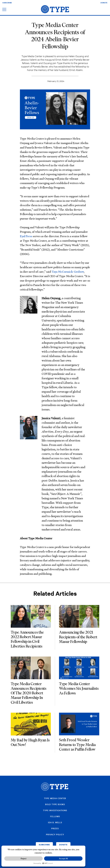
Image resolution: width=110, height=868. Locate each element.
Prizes (55, 828)
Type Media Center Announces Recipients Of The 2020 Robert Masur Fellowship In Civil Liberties (28, 693)
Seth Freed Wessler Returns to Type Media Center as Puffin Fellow (77, 744)
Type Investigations (55, 810)
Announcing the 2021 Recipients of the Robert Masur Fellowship (78, 637)
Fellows (55, 816)
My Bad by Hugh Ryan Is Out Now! (30, 742)
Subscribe (7, 2)
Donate (104, 2)
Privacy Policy (55, 834)
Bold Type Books (55, 804)
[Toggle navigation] (4, 10)
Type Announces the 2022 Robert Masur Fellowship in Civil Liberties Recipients (27, 639)
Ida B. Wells (55, 822)
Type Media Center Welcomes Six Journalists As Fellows (79, 688)
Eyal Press (26, 236)
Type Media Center (55, 798)
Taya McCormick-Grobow (68, 271)
